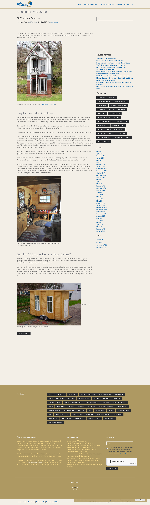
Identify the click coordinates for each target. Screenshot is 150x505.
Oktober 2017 (100, 173)
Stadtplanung (66, 418)
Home (79, 4)
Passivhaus (59, 414)
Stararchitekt (79, 418)
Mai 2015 (99, 222)
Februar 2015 (100, 229)
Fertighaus (105, 402)
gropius (71, 406)
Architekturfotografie (118, 105)
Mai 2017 (99, 179)
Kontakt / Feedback (122, 4)
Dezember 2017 (101, 169)
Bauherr (106, 398)
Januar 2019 (100, 158)
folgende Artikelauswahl (35, 462)
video (99, 418)
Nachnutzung (100, 410)
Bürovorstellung (104, 117)
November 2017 (101, 171)
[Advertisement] (114, 37)
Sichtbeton (118, 414)
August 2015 (100, 216)
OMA (50, 414)
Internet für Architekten (115, 129)
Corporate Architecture (73, 402)
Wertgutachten (103, 141)
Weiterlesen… (23, 333)
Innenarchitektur (118, 125)
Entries (100, 242)
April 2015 (99, 225)
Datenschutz (124, 454)
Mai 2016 (99, 197)
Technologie (118, 137)
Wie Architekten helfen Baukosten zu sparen (110, 65)
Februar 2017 (100, 186)
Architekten (72, 394)
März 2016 (99, 201)
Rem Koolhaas (77, 414)
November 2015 (101, 209)
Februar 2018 (100, 164)
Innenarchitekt (103, 125)
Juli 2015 (99, 218)
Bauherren (121, 109)
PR (67, 414)
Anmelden (99, 239)
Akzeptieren (139, 500)
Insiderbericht (69, 410)
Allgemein (101, 97)
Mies (90, 410)
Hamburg (81, 406)
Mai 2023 (99, 151)
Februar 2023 (100, 156)
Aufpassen (101, 109)
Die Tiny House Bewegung (28, 18)
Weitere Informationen (126, 500)
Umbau (90, 418)
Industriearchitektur (106, 406)
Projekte (112, 133)
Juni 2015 (99, 220)
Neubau (111, 410)
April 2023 (99, 154)
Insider (100, 129)
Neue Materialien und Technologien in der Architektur (113, 63)
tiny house (54, 22)
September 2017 (101, 175)
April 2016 (99, 199)
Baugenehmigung (83, 398)
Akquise (51, 394)
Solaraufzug (53, 418)
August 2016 (100, 190)
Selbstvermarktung (103, 414)
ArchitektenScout (121, 101)
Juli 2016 (99, 192)
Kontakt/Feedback (29, 502)
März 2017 (99, 184)
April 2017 (99, 182)
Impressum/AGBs (52, 502)
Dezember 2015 (101, 207)
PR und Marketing (104, 137)
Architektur (102, 105)
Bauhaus (96, 398)
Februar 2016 (100, 203)
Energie (116, 117)
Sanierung (89, 414)
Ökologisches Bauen (55, 422)
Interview (101, 133)
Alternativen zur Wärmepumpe (106, 59)
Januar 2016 (100, 205)
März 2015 (99, 227)
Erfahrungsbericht (91, 402)
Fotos (51, 406)
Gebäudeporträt (121, 121)
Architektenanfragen (88, 394)
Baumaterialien (115, 113)
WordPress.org (101, 248)
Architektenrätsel (104, 101)
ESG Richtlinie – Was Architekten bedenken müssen (113, 76)
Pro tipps (122, 133)
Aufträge (71, 398)
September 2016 (101, 188)
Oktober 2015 (100, 212)
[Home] (24, 4)
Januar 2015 (100, 231)
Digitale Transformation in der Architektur (109, 61)
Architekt (112, 97)
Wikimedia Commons (48, 104)
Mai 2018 (99, 160)
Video (128, 137)
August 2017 (100, 177)
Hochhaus (91, 406)
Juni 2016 (99, 194)
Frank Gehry (61, 406)
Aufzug (111, 109)
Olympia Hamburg (123, 410)
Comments (101, 245)
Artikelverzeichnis (107, 4)
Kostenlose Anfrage (91, 4)
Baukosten (101, 113)
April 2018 (99, 162)
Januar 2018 (100, 166)
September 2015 (101, 214)
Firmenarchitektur (119, 402)
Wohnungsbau (109, 418)
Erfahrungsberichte (105, 121)
